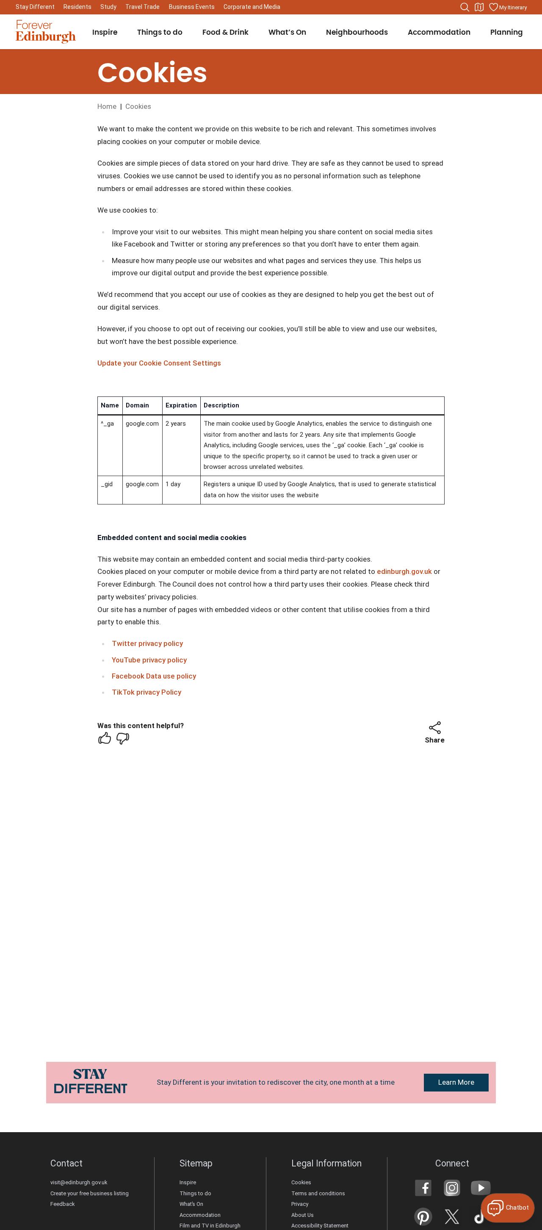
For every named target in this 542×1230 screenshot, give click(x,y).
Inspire (188, 1182)
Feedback (62, 1204)
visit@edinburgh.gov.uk (78, 1182)
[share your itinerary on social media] (435, 727)
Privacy (299, 1204)
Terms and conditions (318, 1193)
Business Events (192, 6)
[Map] (479, 7)
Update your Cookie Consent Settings (159, 363)
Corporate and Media (252, 6)
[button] (435, 727)
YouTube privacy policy (149, 660)
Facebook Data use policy (154, 676)
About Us (302, 1215)
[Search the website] (464, 7)
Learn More (456, 1082)
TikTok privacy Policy (146, 692)
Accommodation (200, 1215)
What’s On (191, 1204)
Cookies (301, 1182)
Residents (77, 6)
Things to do (195, 1193)
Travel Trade (142, 6)
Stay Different (35, 6)
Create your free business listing (89, 1193)
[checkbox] (104, 738)
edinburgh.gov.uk (404, 571)
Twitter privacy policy (147, 643)
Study (108, 6)
